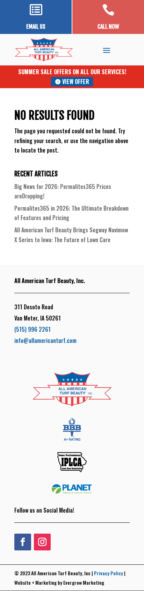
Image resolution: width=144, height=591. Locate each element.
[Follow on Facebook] (22, 542)
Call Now (108, 26)
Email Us (35, 26)
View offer (75, 81)
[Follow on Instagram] (42, 542)
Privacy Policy (108, 573)
